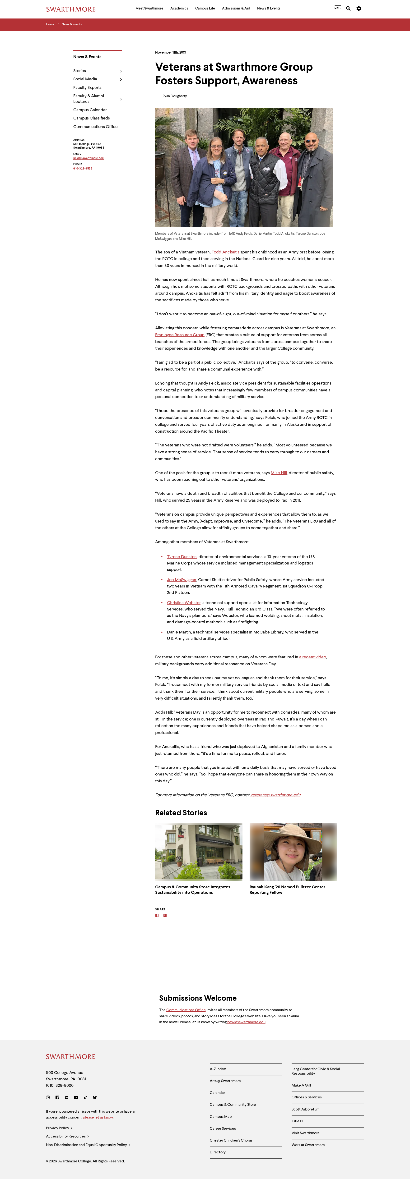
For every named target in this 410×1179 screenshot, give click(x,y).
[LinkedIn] (66, 1098)
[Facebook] (157, 916)
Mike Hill (279, 473)
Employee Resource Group (180, 335)
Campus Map (221, 1117)
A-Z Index (218, 1069)
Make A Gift (301, 1085)
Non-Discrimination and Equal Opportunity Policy (87, 1145)
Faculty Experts (87, 88)
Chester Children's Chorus (231, 1140)
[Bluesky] (94, 1098)
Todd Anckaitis (225, 252)
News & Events (87, 57)
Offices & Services (307, 1097)
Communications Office (95, 127)
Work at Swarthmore (308, 1145)
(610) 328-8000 (60, 1085)
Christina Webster (183, 603)
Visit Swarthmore (306, 1133)
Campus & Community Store (233, 1105)
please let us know (98, 1117)
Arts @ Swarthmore (225, 1081)
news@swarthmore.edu (246, 1022)
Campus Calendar (90, 110)
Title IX (298, 1121)
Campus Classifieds (91, 118)
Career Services (223, 1129)
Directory (218, 1152)
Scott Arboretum (305, 1109)
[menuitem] (149, 9)
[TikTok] (85, 1098)
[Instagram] (48, 1098)
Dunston (189, 557)
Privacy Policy (58, 1128)
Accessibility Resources (66, 1136)
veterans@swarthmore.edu (275, 795)
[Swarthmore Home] (71, 1057)
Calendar (217, 1093)
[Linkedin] (165, 916)
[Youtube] (76, 1098)
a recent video (312, 657)
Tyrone (174, 557)
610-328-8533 (82, 168)
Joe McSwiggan (181, 580)
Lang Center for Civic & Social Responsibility (316, 1071)
